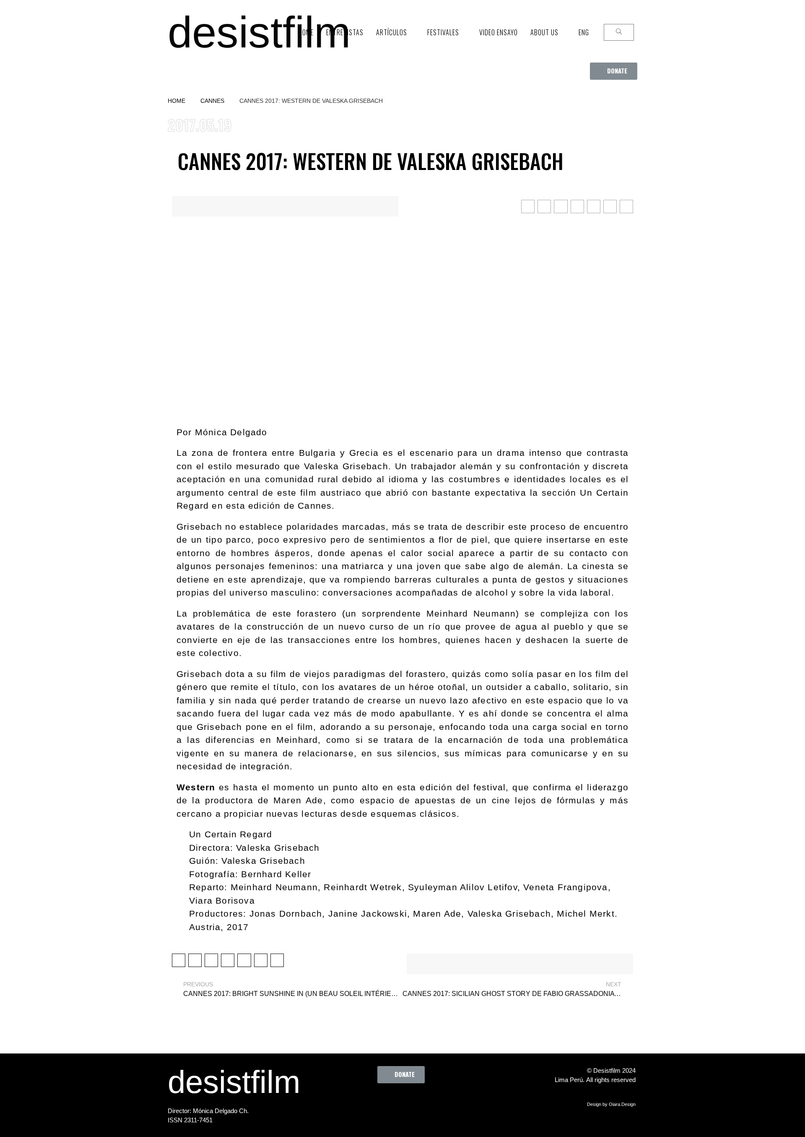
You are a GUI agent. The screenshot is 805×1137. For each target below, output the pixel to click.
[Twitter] (381, 1102)
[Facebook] (358, 1102)
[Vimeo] (428, 1102)
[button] (613, 71)
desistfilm (259, 32)
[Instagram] (405, 1102)
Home (176, 100)
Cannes (212, 100)
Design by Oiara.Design (611, 1104)
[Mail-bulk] (451, 1102)
